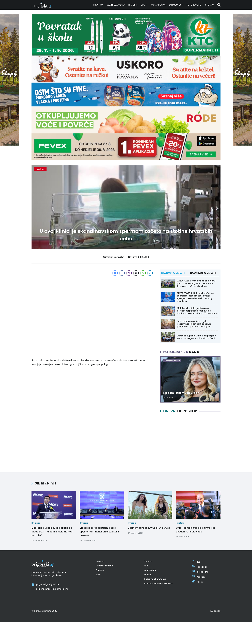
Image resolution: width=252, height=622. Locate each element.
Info (146, 565)
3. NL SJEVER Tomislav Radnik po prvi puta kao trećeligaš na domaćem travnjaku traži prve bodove (196, 283)
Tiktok (200, 581)
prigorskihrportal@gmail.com (52, 588)
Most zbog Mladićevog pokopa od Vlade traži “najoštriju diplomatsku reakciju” (52, 531)
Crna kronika (158, 4)
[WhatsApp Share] (143, 273)
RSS (198, 561)
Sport (144, 4)
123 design (215, 610)
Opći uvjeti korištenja (155, 579)
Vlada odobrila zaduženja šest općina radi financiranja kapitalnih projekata (100, 531)
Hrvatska (98, 4)
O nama (148, 561)
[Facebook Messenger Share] (115, 273)
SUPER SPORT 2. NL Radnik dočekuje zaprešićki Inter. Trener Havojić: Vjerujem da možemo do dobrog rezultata (195, 297)
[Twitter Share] (136, 273)
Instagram (202, 571)
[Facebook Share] (122, 273)
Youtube (201, 576)
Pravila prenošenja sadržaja (158, 583)
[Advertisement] (92, 297)
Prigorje (133, 4)
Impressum (150, 570)
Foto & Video (194, 4)
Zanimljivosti (176, 4)
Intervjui (209, 4)
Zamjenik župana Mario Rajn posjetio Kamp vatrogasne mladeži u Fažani (196, 337)
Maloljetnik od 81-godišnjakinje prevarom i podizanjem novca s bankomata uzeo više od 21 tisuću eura (197, 311)
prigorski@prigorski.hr (48, 584)
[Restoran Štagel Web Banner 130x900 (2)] (9, 144)
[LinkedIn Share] (150, 273)
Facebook (202, 566)
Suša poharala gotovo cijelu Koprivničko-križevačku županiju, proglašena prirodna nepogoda (194, 324)
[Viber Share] (129, 273)
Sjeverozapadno (116, 4)
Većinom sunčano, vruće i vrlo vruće (149, 528)
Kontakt (148, 574)
